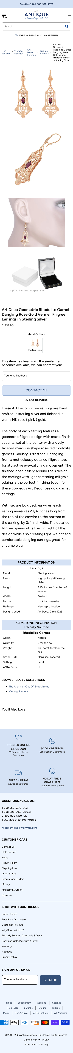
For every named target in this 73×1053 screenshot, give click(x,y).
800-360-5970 (45, 4)
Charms (42, 1008)
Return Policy (9, 862)
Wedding (41, 1002)
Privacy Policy (9, 956)
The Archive (21, 1013)
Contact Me (36, 390)
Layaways (7, 895)
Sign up (50, 980)
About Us (7, 951)
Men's (6, 1013)
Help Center (9, 852)
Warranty (7, 946)
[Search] (66, 26)
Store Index (30, 1044)
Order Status (9, 873)
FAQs (5, 857)
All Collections (40, 1013)
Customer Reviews (12, 924)
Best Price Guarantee (14, 919)
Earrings (28, 1008)
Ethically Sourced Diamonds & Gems (22, 935)
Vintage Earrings (19, 691)
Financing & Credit (12, 889)
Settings (56, 1002)
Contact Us (8, 846)
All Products (60, 1013)
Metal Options (36, 334)
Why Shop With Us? (13, 930)
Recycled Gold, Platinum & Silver (20, 940)
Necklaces (12, 1008)
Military (6, 884)
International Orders (13, 879)
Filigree (56, 1008)
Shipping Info (9, 868)
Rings (9, 1002)
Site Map (44, 1044)
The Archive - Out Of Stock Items (29, 686)
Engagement (24, 1002)
